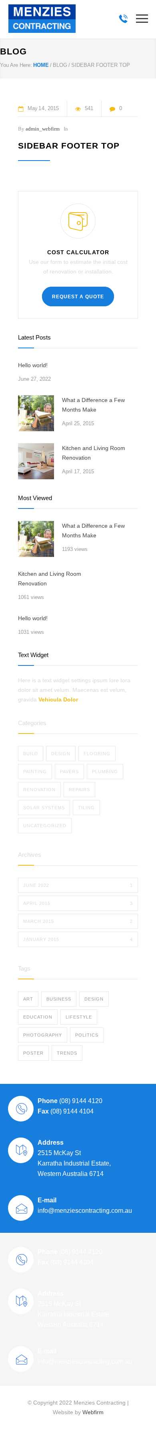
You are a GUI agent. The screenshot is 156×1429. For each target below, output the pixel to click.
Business (58, 999)
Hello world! (33, 365)
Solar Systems (44, 807)
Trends (67, 1053)
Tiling (86, 807)
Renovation (39, 789)
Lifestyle (79, 1017)
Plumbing (105, 771)
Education (37, 1017)
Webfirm (93, 1412)
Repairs (79, 789)
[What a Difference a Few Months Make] (36, 413)
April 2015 (78, 903)
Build (30, 753)
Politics (86, 1035)
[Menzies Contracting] (42, 18)
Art (28, 999)
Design (60, 753)
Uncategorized (44, 825)
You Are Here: (16, 65)
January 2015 (78, 939)
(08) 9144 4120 (80, 1100)
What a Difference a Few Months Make (93, 405)
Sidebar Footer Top (69, 145)
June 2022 (78, 885)
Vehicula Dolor (58, 699)
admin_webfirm (43, 129)
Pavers (69, 771)
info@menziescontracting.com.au (85, 1210)
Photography (42, 1035)
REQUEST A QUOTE (78, 296)
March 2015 (78, 921)
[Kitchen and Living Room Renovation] (36, 461)
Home (41, 65)
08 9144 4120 (123, 19)
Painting (35, 771)
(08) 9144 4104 (71, 1111)
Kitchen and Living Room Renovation (93, 453)
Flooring (97, 753)
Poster (33, 1053)
